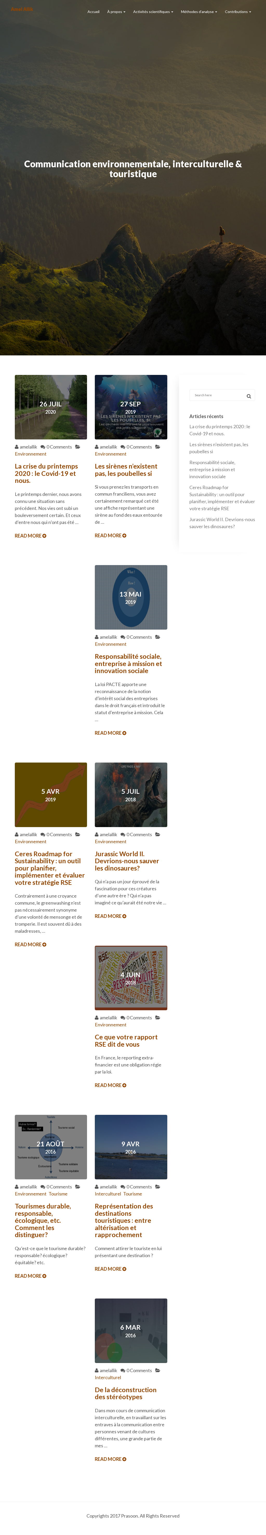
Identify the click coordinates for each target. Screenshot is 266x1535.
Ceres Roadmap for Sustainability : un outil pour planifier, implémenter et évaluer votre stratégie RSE (50, 868)
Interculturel (108, 1194)
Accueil (93, 11)
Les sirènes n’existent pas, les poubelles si (126, 469)
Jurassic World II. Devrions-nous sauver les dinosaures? (127, 861)
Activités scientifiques (152, 11)
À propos (115, 11)
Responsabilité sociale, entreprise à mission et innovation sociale (128, 663)
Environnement (30, 454)
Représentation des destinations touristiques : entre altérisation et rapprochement (124, 1220)
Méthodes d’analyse (198, 11)
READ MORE (28, 536)
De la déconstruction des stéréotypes (126, 1393)
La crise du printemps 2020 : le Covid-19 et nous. (46, 473)
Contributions (237, 11)
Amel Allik (22, 9)
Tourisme (58, 1194)
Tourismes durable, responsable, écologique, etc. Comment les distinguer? (43, 1220)
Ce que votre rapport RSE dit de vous (126, 1040)
